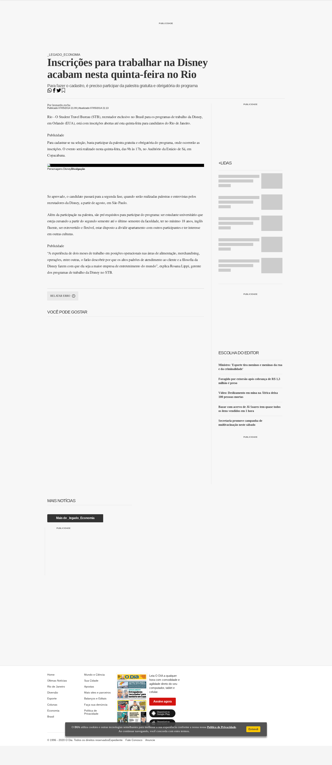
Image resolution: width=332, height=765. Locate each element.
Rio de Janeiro (56, 686)
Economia (53, 710)
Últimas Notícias (57, 680)
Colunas (52, 704)
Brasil (50, 716)
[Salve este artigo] (63, 91)
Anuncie (150, 740)
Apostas (89, 686)
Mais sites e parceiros (97, 692)
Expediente (116, 740)
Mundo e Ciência (94, 674)
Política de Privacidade (91, 712)
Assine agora (162, 701)
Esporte (52, 698)
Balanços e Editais (95, 698)
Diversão (52, 692)
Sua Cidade (91, 680)
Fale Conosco (133, 740)
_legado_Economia (63, 54)
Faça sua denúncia (95, 704)
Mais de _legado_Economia (75, 518)
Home (51, 674)
